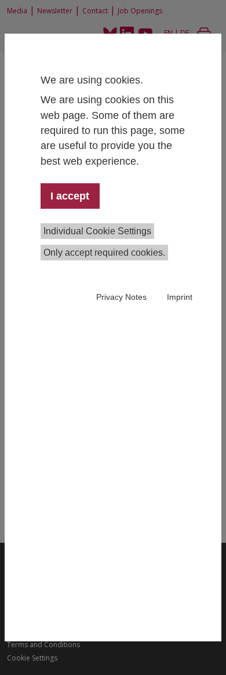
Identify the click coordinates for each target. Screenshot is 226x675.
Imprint (179, 297)
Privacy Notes (121, 297)
